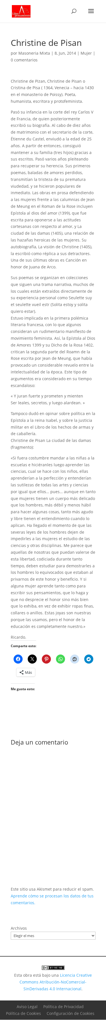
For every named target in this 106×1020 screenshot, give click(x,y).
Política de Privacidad (63, 1006)
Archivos (19, 928)
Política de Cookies (23, 1013)
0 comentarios (24, 60)
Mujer (86, 53)
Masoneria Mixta (34, 53)
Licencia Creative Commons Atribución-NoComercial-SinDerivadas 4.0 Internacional (56, 981)
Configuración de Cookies (70, 1013)
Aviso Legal (27, 1006)
